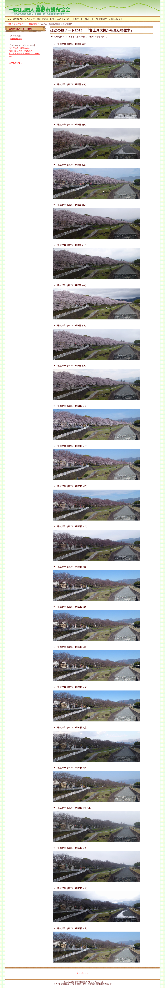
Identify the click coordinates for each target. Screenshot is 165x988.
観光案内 (17, 19)
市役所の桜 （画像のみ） (20, 48)
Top (9, 19)
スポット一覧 (91, 19)
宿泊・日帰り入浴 (52, 19)
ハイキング (29, 19)
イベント (67, 19)
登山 (39, 19)
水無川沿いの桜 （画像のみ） (21, 51)
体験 (76, 19)
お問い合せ (114, 19)
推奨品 (103, 19)
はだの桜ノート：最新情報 (25, 24)
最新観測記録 (16, 39)
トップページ (82, 973)
